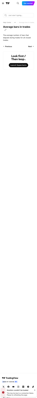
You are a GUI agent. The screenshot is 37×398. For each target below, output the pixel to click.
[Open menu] (3, 3)
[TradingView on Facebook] (8, 386)
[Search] (18, 3)
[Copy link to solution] (5, 29)
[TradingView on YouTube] (13, 386)
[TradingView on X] (3, 386)
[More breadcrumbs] (15, 22)
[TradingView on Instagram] (18, 386)
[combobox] (18, 15)
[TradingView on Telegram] (28, 386)
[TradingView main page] (8, 3)
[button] (7, 22)
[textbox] (19, 15)
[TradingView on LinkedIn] (23, 386)
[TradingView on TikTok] (33, 386)
